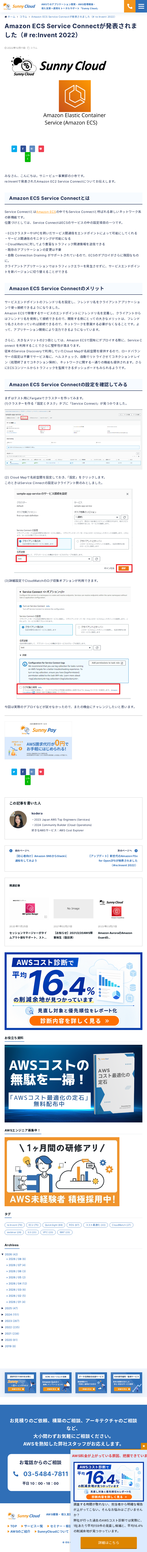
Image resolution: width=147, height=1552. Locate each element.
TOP (13, 1526)
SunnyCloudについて (53, 1531)
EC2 (33, 1224)
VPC (48, 1232)
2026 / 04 (18, 1283)
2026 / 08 (17, 1259)
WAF (65, 1232)
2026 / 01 (17, 1301)
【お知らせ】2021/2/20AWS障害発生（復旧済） (73, 935)
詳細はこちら (108, 1543)
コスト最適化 (95, 1224)
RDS (74, 1224)
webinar (14, 1232)
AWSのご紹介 (20, 1531)
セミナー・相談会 (62, 1526)
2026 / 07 (17, 1265)
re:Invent (14, 1224)
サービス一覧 (33, 1526)
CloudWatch (121, 1224)
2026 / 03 (17, 1289)
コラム (33, 47)
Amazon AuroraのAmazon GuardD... (115, 935)
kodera (37, 813)
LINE (28, 157)
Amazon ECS (46, 212)
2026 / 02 (17, 1295)
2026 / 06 (17, 1271)
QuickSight (54, 1224)
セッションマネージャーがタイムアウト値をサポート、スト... (28, 935)
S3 (32, 1232)
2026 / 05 (17, 1277)
